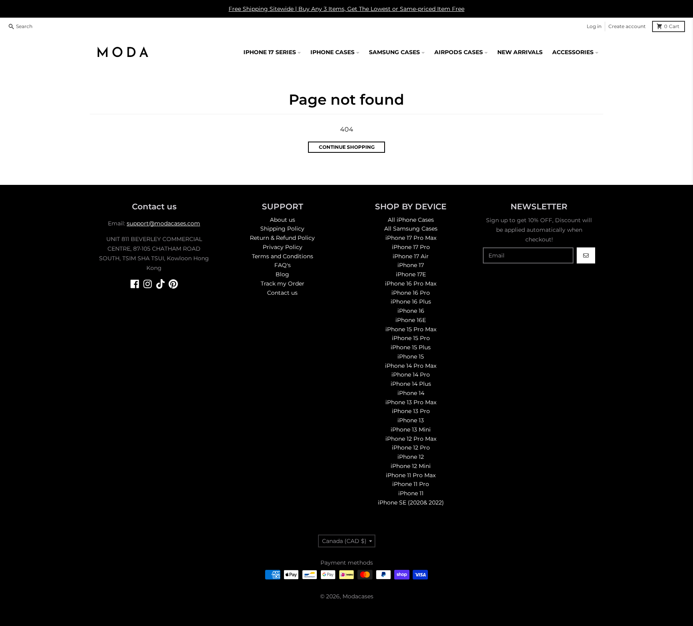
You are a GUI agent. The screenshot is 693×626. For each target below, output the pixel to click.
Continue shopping (347, 147)
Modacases (357, 596)
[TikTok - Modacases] (160, 284)
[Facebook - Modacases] (135, 284)
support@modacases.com (163, 223)
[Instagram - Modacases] (147, 284)
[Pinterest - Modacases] (173, 284)
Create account (627, 26)
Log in (594, 26)
